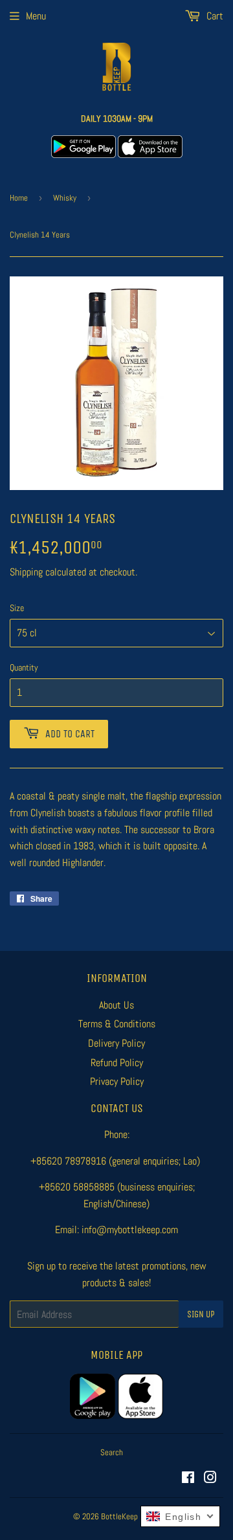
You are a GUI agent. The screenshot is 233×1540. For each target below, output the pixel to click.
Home (19, 197)
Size (17, 608)
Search (111, 1452)
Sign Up (201, 1314)
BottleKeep (119, 1516)
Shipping (26, 572)
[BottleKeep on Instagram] (210, 1479)
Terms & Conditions (116, 1024)
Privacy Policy (117, 1081)
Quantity (24, 667)
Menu (36, 16)
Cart (213, 16)
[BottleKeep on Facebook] (188, 1479)
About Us (116, 1005)
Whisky (64, 197)
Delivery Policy (116, 1043)
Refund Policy (117, 1062)
